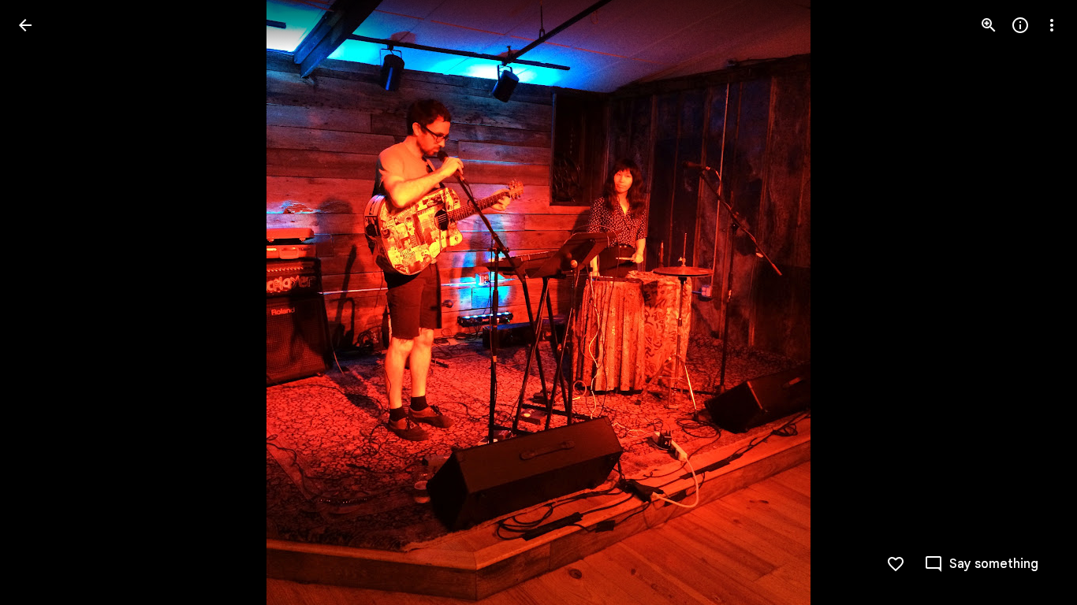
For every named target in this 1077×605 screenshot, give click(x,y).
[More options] (1052, 25)
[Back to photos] (25, 25)
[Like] (895, 564)
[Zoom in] (988, 25)
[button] (981, 564)
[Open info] (1020, 25)
